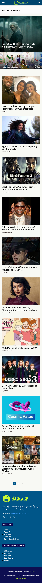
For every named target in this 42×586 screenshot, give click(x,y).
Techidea (7, 553)
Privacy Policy (8, 534)
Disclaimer (7, 537)
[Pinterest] (11, 517)
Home (3, 8)
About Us (7, 532)
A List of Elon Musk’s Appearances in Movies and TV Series (19, 268)
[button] (3, 2)
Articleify (32, 571)
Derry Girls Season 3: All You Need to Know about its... (19, 387)
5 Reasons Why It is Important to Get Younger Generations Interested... (20, 228)
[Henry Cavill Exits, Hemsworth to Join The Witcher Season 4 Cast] (21, 34)
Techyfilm (7, 556)
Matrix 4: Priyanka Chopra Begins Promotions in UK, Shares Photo (18, 107)
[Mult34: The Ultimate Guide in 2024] (21, 331)
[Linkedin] (7, 517)
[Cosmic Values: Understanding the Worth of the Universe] (21, 410)
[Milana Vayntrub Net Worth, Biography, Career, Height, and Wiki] (21, 291)
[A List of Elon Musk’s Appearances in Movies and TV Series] (21, 251)
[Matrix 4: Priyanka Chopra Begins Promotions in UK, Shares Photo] (21, 90)
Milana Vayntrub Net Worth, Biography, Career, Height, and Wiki (19, 308)
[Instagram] (3, 517)
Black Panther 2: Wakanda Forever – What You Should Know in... (19, 188)
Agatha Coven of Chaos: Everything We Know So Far (19, 147)
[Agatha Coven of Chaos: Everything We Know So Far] (21, 130)
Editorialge (8, 551)
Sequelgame (8, 558)
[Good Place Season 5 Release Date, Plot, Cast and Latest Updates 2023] (17, 64)
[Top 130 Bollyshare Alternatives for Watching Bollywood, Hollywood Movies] (21, 450)
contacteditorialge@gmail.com (19, 513)
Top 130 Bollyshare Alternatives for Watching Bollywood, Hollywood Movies (19, 469)
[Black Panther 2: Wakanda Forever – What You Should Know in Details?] (21, 170)
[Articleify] (21, 498)
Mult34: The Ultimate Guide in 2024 (19, 348)
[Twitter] (14, 517)
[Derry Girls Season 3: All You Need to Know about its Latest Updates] (21, 369)
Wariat (6, 560)
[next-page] (26, 483)
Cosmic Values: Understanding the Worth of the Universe (19, 427)
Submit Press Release (11, 539)
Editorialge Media (21, 578)
